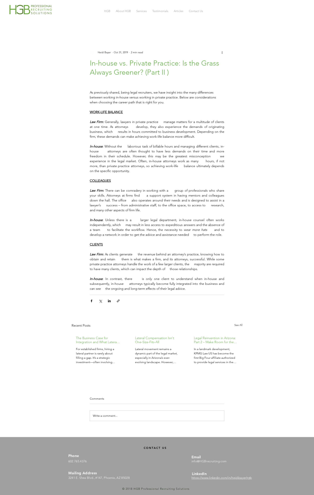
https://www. (200, 478)
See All (238, 325)
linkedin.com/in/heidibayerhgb (230, 478)
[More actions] (222, 52)
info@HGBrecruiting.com (209, 461)
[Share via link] (118, 301)
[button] (142, 11)
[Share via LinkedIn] (109, 301)
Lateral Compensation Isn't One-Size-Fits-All (154, 340)
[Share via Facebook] (91, 301)
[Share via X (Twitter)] (100, 301)
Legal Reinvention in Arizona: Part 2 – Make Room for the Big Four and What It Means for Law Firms (215, 340)
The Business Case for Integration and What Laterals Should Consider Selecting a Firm (97, 340)
